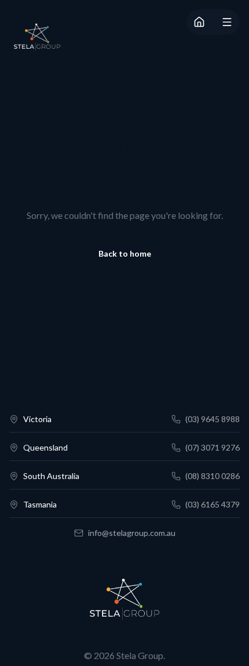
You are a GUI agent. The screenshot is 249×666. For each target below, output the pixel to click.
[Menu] (227, 22)
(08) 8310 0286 (212, 476)
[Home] (199, 22)
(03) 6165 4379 (212, 504)
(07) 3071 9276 (212, 447)
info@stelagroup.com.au (131, 533)
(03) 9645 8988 (212, 419)
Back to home (124, 253)
